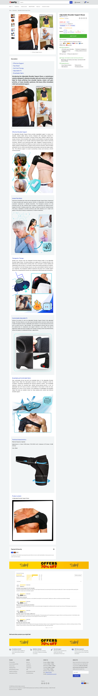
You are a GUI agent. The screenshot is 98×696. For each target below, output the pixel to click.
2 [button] (47, 627)
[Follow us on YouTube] (46, 683)
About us (38, 6)
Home (10, 10)
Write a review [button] (78, 575)
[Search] (71, 2)
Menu (10, 6)
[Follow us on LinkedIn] (48, 683)
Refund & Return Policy (14, 669)
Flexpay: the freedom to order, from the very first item (72, 57)
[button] (62, 18)
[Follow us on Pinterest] (44, 683)
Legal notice (28, 667)
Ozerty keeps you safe (30, 671)
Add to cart (73, 36)
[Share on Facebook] (79, 18)
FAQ (27, 669)
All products (15, 10)
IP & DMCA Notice (29, 673)
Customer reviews (45, 6)
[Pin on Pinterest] (82, 18)
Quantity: (61, 31)
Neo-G (63, 16)
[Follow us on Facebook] (42, 683)
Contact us (17, 6)
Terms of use (11, 665)
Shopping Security (64, 63)
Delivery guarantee (65, 47)
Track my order (24, 6)
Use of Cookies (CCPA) (13, 664)
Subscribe (77, 675)
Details (66, 61)
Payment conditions (13, 671)
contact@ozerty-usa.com (51, 674)
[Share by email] (86, 18)
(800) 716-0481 (31, 6)
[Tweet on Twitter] (84, 18)
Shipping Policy (12, 667)
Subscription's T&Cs (13, 673)
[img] (23, 584)
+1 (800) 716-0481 (48, 672)
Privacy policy (12, 662)
